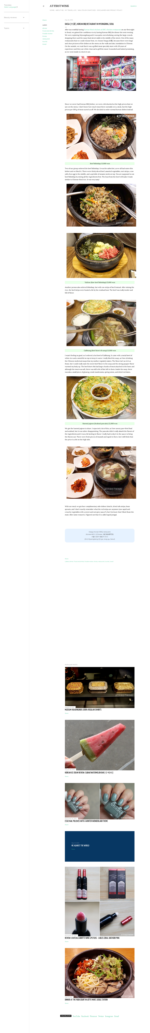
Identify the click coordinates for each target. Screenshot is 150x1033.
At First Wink (59, 6)
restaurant (46, 39)
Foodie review (47, 33)
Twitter (101, 1016)
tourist (44, 41)
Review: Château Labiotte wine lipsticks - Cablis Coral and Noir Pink (92, 938)
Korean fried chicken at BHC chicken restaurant (102, 30)
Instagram (109, 1016)
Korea (44, 36)
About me (60, 10)
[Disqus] (99, 596)
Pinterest (93, 1016)
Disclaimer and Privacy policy (109, 10)
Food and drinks (48, 31)
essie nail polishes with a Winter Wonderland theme (86, 821)
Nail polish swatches (87, 10)
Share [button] (44, 20)
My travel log (71, 10)
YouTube (76, 1016)
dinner (44, 28)
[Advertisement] (99, 644)
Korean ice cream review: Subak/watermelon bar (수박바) (89, 773)
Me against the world (80, 845)
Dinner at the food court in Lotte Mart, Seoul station (86, 1000)
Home (52, 10)
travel (44, 44)
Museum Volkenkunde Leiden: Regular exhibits (83, 710)
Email (116, 1016)
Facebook (85, 1016)
